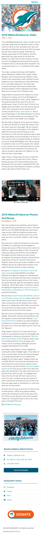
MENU (34, 2)
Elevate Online (14, 531)
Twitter (9, 491)
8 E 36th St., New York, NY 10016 (19, 460)
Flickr (8, 496)
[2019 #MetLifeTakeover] (11, 404)
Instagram (10, 487)
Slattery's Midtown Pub (16, 455)
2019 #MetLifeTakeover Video (19, 35)
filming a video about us (23, 112)
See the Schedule (21, 470)
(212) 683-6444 (13, 464)
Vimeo (9, 500)
